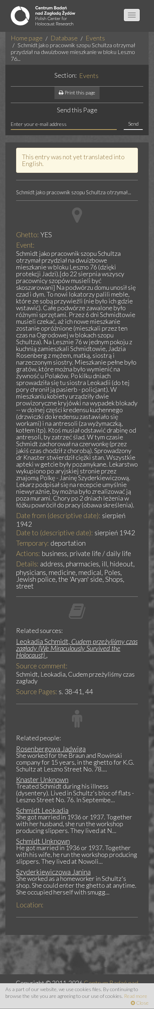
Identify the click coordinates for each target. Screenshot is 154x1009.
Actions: (28, 553)
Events (95, 38)
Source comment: (42, 665)
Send (133, 124)
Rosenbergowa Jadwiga (51, 749)
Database (64, 38)
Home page (27, 38)
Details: (27, 563)
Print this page (79, 92)
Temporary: (32, 543)
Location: (30, 904)
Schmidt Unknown (43, 841)
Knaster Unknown (42, 779)
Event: (25, 245)
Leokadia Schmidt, (77, 648)
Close (142, 1003)
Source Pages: (36, 691)
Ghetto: (27, 234)
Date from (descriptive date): (58, 515)
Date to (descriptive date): (54, 532)
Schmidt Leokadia (42, 810)
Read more (135, 996)
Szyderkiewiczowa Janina (53, 872)
